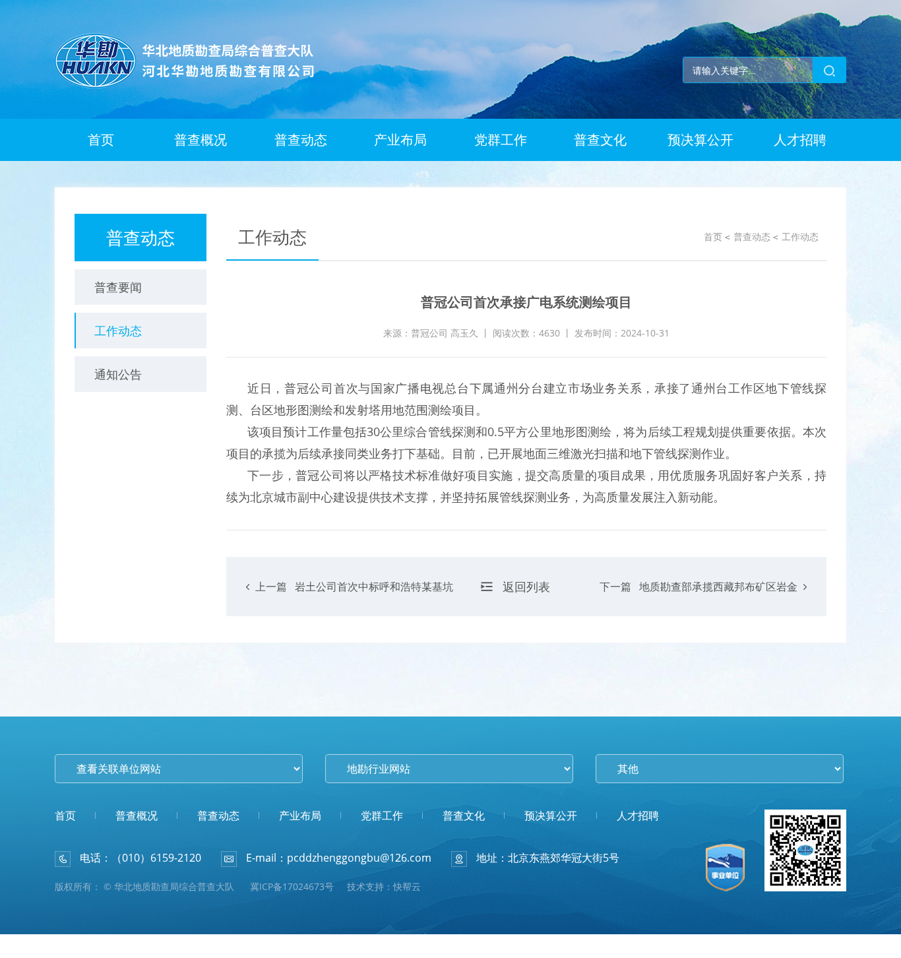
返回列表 (526, 586)
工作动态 (118, 330)
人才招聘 (800, 139)
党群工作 (500, 139)
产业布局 (400, 139)
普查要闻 (118, 287)
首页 (101, 139)
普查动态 (300, 139)
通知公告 (118, 374)
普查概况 (200, 139)
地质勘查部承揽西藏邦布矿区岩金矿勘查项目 (698, 597)
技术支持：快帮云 (384, 886)
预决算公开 (700, 139)
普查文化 (600, 139)
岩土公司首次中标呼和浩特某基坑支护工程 (354, 597)
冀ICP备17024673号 (292, 886)
